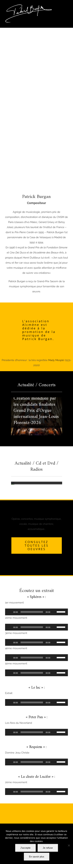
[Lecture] (9, 612)
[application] (36, 612)
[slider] (61, 612)
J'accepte (25, 847)
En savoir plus (36, 856)
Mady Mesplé (56, 360)
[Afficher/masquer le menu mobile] (66, 6)
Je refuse (48, 847)
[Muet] (54, 612)
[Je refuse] (68, 845)
